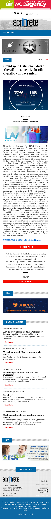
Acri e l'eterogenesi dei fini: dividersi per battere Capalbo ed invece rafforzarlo (23, 333)
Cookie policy (22, 514)
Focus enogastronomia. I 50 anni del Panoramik (20, 373)
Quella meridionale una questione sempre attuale (23, 416)
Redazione (25, 116)
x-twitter (44, 492)
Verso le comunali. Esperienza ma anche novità (22, 353)
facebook (43, 488)
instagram (42, 490)
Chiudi (31, 514)
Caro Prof (7, 395)
